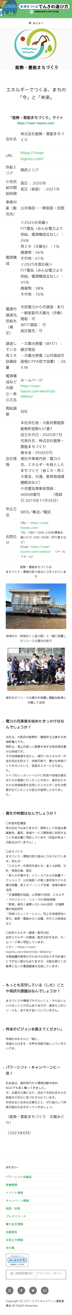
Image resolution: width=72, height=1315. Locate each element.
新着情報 (11, 1184)
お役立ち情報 (14, 1239)
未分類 (10, 1247)
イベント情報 (14, 1192)
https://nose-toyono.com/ (36, 123)
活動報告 (11, 1232)
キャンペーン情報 (17, 1200)
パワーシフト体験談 (19, 1176)
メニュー (38, 23)
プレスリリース (16, 1216)
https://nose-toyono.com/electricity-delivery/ (38, 391)
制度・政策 (13, 1208)
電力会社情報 (14, 1224)
